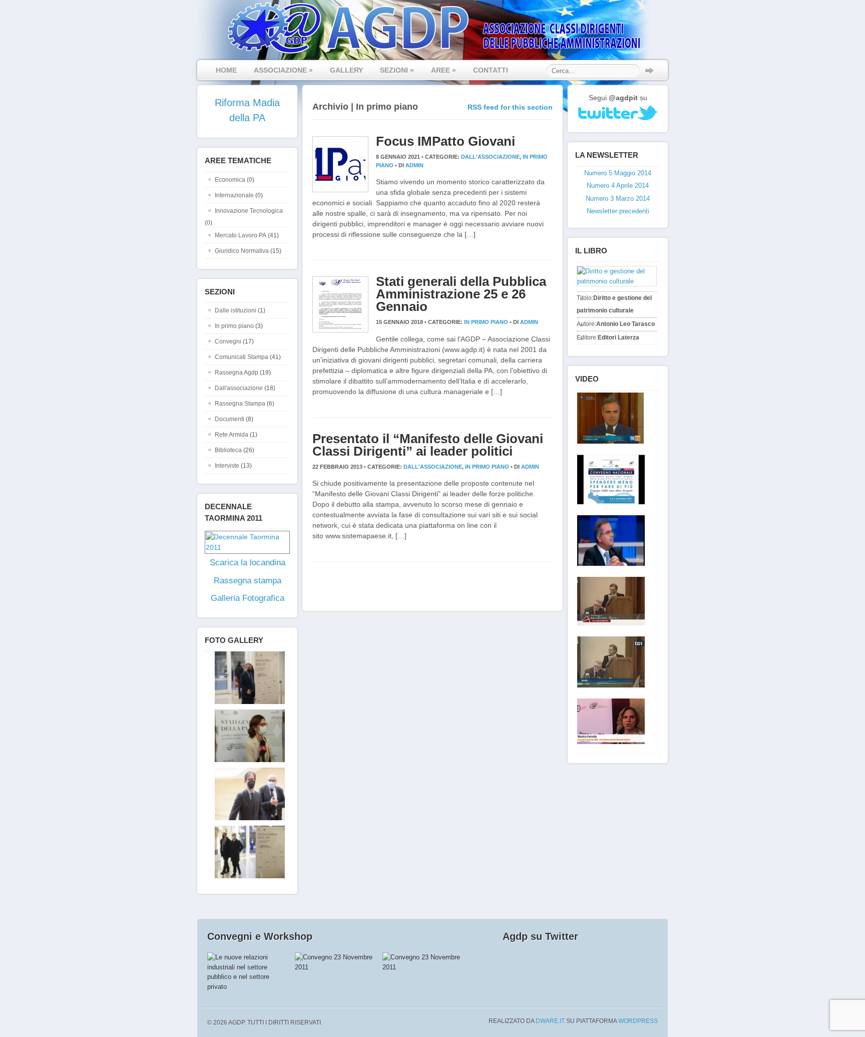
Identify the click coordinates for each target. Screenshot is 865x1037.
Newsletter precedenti (618, 211)
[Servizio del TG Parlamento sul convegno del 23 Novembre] (609, 601)
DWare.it (550, 1020)
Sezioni (397, 70)
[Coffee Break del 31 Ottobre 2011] (609, 540)
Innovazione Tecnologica (249, 210)
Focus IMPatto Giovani (445, 141)
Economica (230, 179)
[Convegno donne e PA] (609, 721)
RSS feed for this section (510, 107)
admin (414, 165)
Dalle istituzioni (235, 310)
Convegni (228, 341)
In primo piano (234, 325)
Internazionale (234, 195)
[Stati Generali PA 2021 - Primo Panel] (245, 702)
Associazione (283, 70)
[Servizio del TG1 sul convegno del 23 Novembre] (609, 661)
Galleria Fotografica (247, 598)
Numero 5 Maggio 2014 (617, 173)
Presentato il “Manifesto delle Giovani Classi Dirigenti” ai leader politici (427, 445)
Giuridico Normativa (242, 250)
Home (226, 70)
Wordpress (638, 1020)
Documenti (229, 419)
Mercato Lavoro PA (240, 235)
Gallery (346, 70)
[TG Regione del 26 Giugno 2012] (608, 418)
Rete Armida (231, 434)
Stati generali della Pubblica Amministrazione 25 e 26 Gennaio (461, 294)
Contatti (490, 70)
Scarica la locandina (247, 562)
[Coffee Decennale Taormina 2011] (609, 479)
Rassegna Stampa (240, 403)
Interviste (227, 465)
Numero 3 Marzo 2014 (618, 198)
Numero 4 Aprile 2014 (618, 185)
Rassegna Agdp (236, 372)
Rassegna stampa (247, 580)
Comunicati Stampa (241, 357)
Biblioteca (228, 450)
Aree (443, 70)
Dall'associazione (239, 388)
